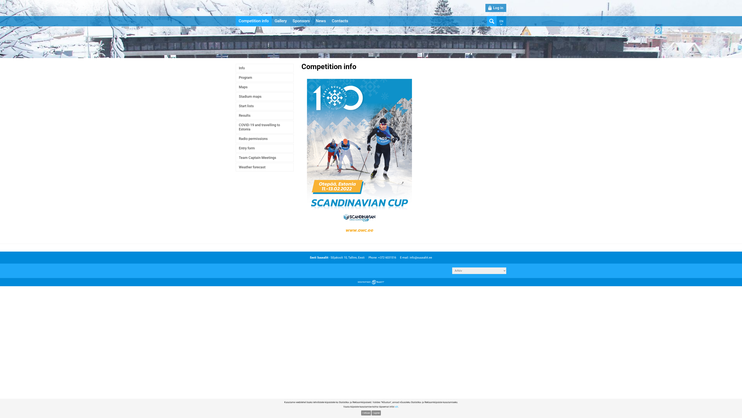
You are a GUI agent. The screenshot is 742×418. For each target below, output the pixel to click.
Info (242, 68)
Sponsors (301, 21)
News (321, 21)
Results (244, 115)
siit (396, 406)
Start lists (246, 106)
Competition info (254, 21)
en (501, 21)
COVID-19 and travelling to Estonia (259, 127)
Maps (243, 87)
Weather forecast (252, 167)
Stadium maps (250, 96)
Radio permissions (253, 139)
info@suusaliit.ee (421, 257)
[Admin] (1, 2)
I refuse (366, 413)
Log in (498, 8)
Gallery (281, 21)
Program (245, 77)
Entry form (247, 148)
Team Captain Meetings (257, 158)
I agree (376, 413)
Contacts (340, 21)
